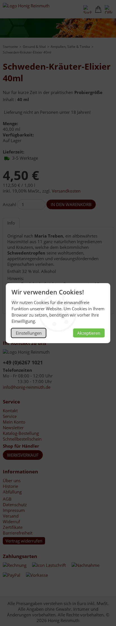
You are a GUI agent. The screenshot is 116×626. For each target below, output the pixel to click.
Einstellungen (29, 333)
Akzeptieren (88, 333)
